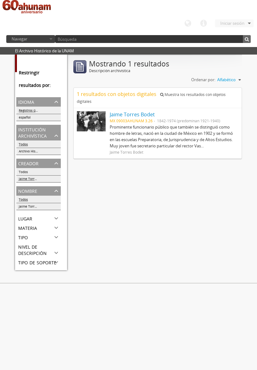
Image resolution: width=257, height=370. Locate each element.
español (25, 117)
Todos (23, 144)
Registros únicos (31, 110)
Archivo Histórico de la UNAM (40, 151)
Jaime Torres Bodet (33, 179)
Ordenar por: (203, 79)
